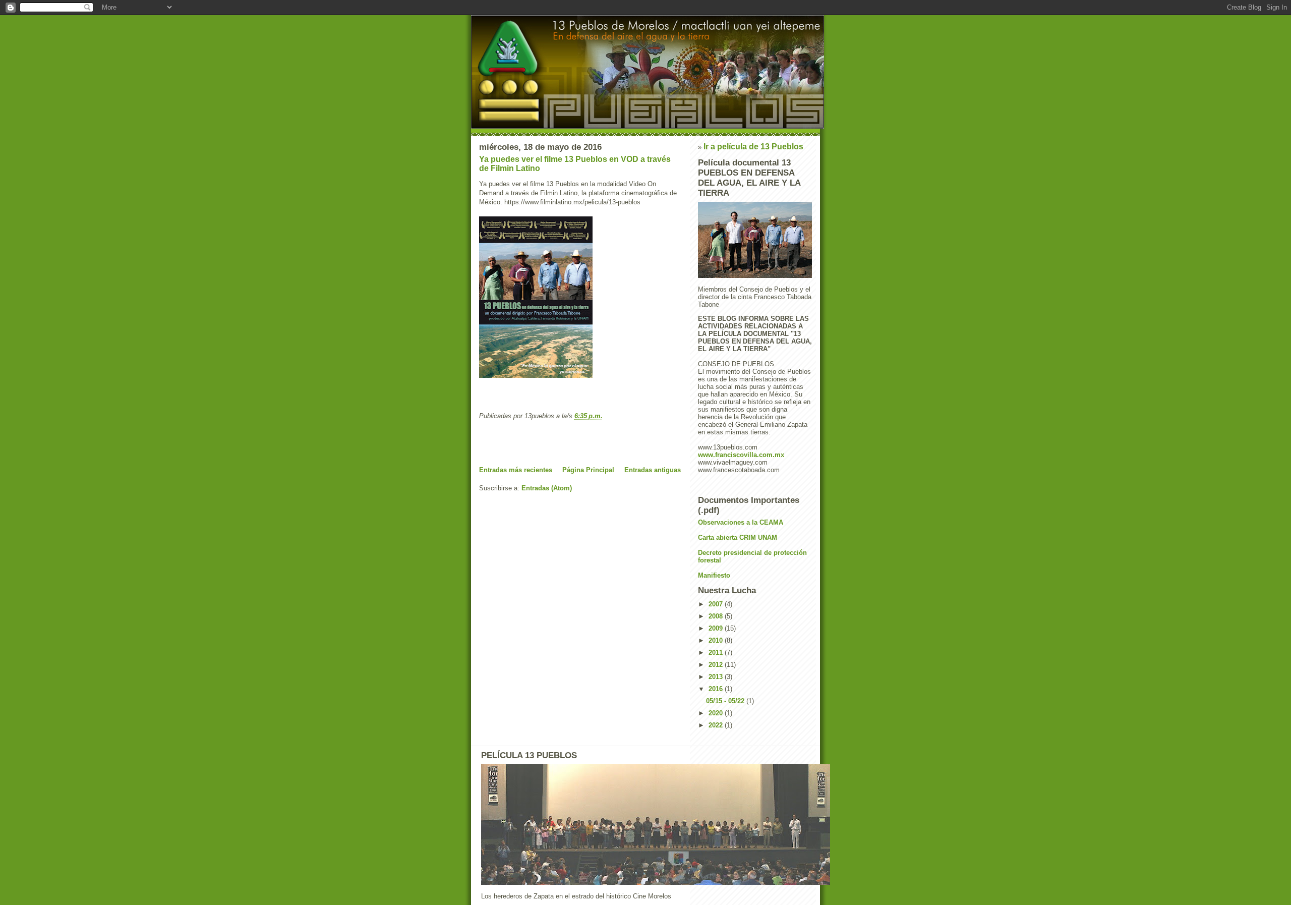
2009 (717, 628)
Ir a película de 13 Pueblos (753, 146)
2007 (717, 604)
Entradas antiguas (652, 470)
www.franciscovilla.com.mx (741, 455)
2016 (717, 689)
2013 (717, 677)
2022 (717, 725)
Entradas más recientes (515, 470)
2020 (717, 713)
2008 (717, 616)
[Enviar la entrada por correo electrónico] (606, 416)
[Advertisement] (538, 443)
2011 (717, 652)
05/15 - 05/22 (726, 701)
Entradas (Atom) (546, 488)
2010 (717, 640)
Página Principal (588, 470)
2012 (717, 664)
